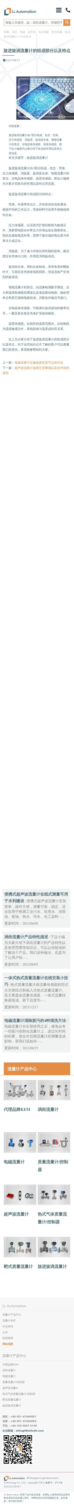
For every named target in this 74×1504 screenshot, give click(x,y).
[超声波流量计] (20, 1204)
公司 (5, 1332)
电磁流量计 (14, 1162)
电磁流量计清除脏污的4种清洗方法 (35, 1020)
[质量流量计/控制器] (54, 1151)
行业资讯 (25, 36)
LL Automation (14, 1306)
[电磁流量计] (20, 1151)
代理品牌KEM (17, 1109)
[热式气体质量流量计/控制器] (54, 1204)
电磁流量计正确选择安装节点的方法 (39, 362)
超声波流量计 (16, 1214)
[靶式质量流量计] (20, 1256)
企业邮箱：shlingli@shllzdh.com (23, 1430)
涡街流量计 (48, 1109)
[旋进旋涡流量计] (54, 1256)
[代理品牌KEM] (20, 1099)
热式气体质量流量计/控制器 (18, 1394)
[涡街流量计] (54, 1099)
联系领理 (7, 1338)
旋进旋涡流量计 (52, 1266)
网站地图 (7, 1344)
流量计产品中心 (22, 1068)
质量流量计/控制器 (13, 1382)
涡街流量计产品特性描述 (26, 937)
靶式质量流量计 (18, 1266)
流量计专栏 (9, 1320)
